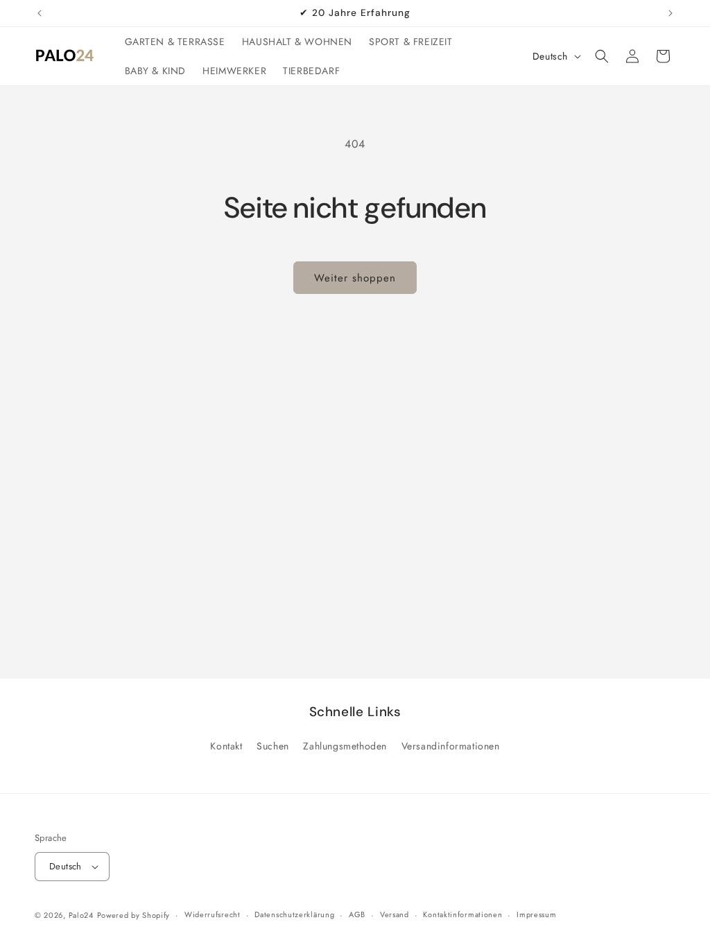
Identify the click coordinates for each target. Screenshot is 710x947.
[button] (602, 56)
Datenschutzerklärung (294, 914)
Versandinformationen (450, 746)
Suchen (273, 746)
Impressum (536, 914)
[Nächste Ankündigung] (670, 13)
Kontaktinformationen (462, 914)
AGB (357, 914)
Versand (394, 914)
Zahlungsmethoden (345, 746)
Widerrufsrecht (212, 914)
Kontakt (226, 746)
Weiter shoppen (355, 278)
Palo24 (81, 915)
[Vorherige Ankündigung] (39, 13)
